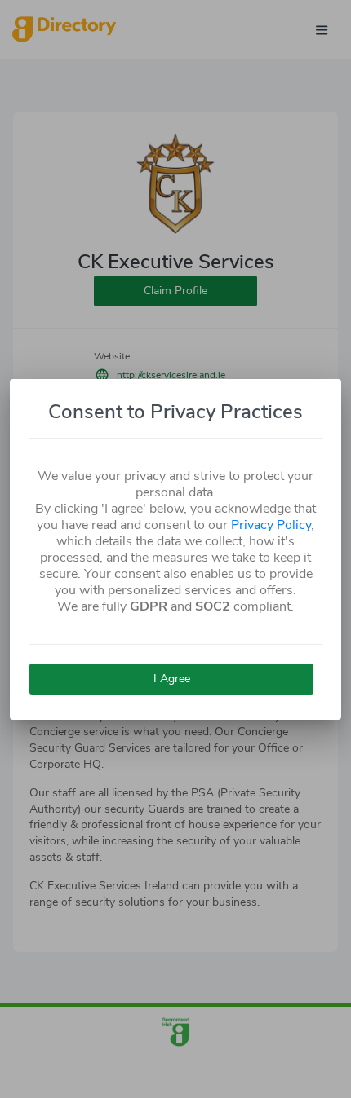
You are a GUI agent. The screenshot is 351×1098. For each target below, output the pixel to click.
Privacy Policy (271, 525)
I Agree (171, 678)
